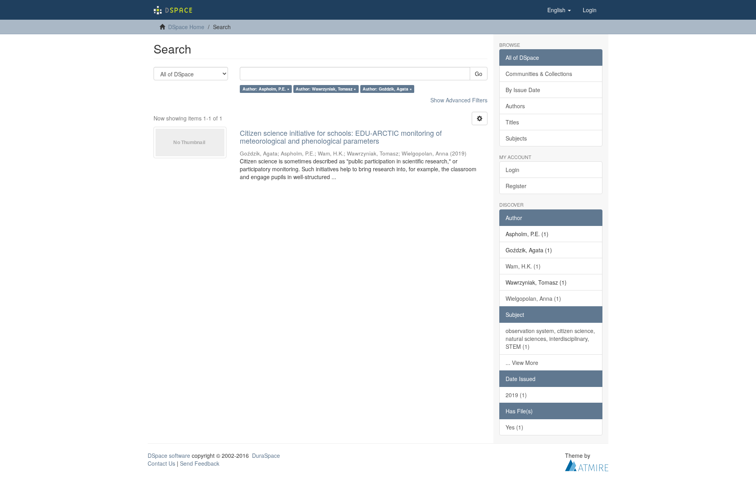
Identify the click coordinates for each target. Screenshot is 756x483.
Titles (512, 122)
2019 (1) (516, 395)
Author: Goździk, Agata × (387, 89)
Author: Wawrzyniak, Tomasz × (326, 89)
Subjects (516, 138)
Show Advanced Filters (458, 100)
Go (478, 74)
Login (512, 170)
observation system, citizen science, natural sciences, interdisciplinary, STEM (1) (550, 338)
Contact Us (161, 463)
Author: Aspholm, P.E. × (266, 89)
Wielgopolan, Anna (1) (533, 298)
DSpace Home (186, 27)
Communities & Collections (539, 74)
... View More (522, 362)
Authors (515, 106)
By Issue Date (523, 90)
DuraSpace (266, 455)
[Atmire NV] (586, 464)
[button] (559, 10)
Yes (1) (514, 427)
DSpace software (169, 455)
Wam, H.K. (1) (523, 266)
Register (516, 186)
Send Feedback (199, 463)
